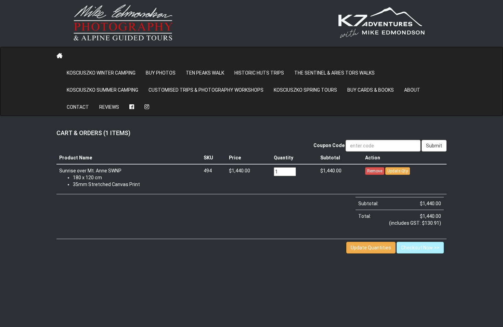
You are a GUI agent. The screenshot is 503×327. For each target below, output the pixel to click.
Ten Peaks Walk (205, 73)
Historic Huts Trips (259, 73)
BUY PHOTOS (161, 73)
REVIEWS (109, 107)
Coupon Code (329, 145)
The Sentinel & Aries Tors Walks (334, 73)
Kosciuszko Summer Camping (102, 90)
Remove (374, 171)
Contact (78, 107)
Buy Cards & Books (370, 90)
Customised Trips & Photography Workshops (206, 90)
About (412, 90)
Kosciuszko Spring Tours (305, 90)
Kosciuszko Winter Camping (101, 73)
